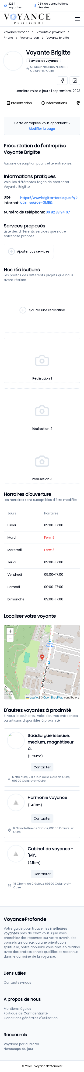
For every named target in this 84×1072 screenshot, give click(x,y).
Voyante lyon (29, 38)
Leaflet (33, 697)
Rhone (8, 38)
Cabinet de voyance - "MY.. (51, 852)
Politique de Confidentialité (26, 1013)
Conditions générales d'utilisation (31, 1018)
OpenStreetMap (53, 697)
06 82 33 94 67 (58, 212)
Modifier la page (42, 128)
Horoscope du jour (18, 1048)
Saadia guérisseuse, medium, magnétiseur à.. (51, 742)
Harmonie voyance (47, 797)
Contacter (42, 767)
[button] (42, 657)
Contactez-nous (17, 982)
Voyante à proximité (51, 32)
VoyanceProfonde (16, 32)
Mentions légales (17, 1008)
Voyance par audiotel (21, 1044)
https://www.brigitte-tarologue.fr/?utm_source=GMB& (48, 200)
